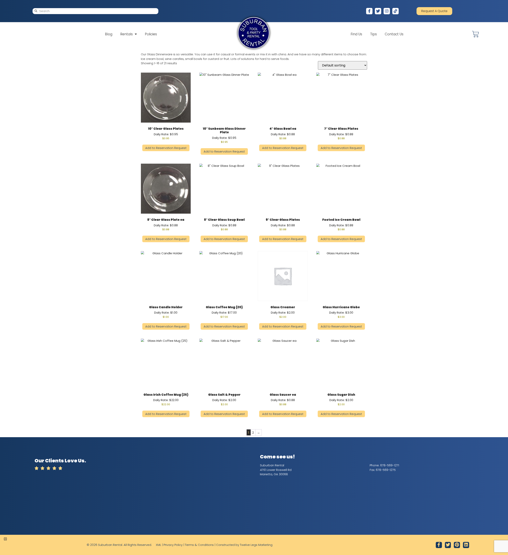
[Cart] (475, 34)
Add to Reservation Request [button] (166, 148)
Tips (373, 34)
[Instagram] (387, 11)
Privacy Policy (173, 545)
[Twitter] (378, 11)
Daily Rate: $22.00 (165, 399)
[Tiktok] (395, 11)
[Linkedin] (466, 545)
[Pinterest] (457, 545)
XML (158, 545)
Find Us (356, 34)
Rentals (126, 34)
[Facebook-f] (369, 11)
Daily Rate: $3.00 (341, 312)
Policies (151, 34)
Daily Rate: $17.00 (224, 312)
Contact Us (394, 34)
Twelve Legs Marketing (256, 545)
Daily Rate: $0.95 (166, 133)
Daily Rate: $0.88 (282, 133)
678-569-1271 (389, 465)
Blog (108, 34)
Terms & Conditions (199, 545)
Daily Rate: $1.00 (166, 312)
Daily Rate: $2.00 (282, 312)
